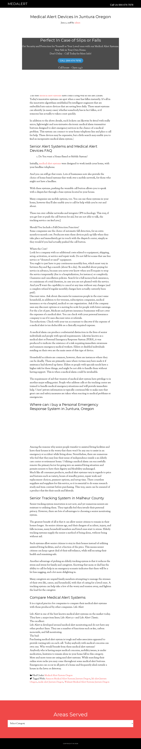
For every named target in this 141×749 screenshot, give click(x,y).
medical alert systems (50, 95)
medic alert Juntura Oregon (50, 682)
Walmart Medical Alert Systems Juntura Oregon (86, 682)
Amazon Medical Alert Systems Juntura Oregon (68, 678)
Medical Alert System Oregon (59, 675)
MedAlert (18, 4)
